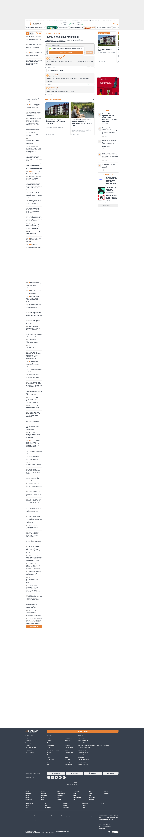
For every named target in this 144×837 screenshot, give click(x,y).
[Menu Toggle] (26, 24)
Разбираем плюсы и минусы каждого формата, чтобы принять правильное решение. (57, 127)
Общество (67, 740)
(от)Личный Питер (40, 20)
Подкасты (67, 745)
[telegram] (52, 777)
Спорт (66, 750)
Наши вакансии (30, 752)
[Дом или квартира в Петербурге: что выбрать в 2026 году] (57, 110)
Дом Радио (81, 757)
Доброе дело (50, 759)
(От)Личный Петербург (84, 747)
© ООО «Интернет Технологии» (63, 831)
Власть (49, 752)
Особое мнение (69, 743)
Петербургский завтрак (108, 20)
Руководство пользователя (105, 826)
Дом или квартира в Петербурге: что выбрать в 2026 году (56, 121)
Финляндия (68, 762)
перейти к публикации (54, 33)
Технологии (68, 755)
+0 (88, 67)
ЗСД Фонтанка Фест (94, 20)
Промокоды (108, 174)
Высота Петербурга (83, 764)
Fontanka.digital (82, 755)
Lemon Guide (84, 20)
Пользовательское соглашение (105, 812)
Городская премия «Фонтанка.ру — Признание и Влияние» (93, 745)
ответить (49, 67)
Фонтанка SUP (29, 20)
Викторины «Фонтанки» (53, 750)
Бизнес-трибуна (51, 745)
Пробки (72, 23)
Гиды (48, 755)
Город (48, 757)
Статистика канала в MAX (32, 755)
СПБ (31, 33)
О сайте (27, 738)
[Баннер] (52, 27)
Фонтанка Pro (81, 738)
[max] (48, 777)
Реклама (28, 745)
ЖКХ (48, 764)
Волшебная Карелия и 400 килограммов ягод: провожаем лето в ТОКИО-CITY (81, 122)
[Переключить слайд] (118, 40)
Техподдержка (29, 743)
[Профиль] (117, 24)
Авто (48, 738)
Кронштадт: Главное (83, 759)
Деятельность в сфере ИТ (104, 824)
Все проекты (81, 767)
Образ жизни (68, 738)
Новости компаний (53, 99)
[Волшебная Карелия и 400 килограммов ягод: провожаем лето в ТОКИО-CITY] (82, 110)
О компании (29, 750)
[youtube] (60, 777)
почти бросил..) (52, 57)
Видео (48, 747)
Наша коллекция (82, 750)
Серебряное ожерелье (60, 20)
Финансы (67, 759)
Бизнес (49, 743)
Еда (48, 762)
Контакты (28, 740)
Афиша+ (49, 740)
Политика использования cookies (106, 819)
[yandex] (64, 777)
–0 (92, 67)
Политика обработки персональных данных (108, 815)
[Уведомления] (114, 24)
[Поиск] (110, 24)
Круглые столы (82, 762)
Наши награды (102, 828)
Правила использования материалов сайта (108, 817)
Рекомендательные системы (105, 821)
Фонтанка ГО (49, 20)
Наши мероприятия (31, 747)
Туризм (66, 757)
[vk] (56, 777)
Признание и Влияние (74, 20)
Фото (66, 767)
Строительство (69, 752)
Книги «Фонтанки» (83, 752)
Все (27, 33)
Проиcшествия (69, 747)
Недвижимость (51, 767)
